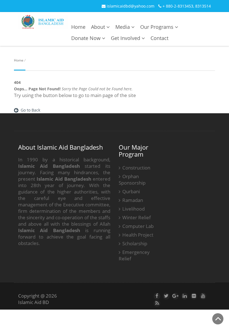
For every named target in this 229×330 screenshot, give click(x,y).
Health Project (137, 235)
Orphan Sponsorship (132, 179)
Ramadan (132, 200)
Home (78, 26)
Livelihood (133, 209)
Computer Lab (138, 226)
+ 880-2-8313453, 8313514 (186, 6)
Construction (136, 167)
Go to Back (29, 110)
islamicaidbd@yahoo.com (130, 6)
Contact (159, 38)
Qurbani (131, 191)
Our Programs (157, 26)
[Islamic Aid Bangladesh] (43, 25)
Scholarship (134, 243)
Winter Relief (136, 217)
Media (123, 26)
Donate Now (86, 38)
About (98, 26)
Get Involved (126, 38)
